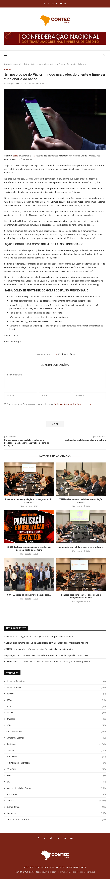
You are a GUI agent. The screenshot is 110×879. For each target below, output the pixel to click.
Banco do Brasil (56, 687)
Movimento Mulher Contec (56, 788)
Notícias (56, 800)
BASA (56, 700)
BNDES (56, 712)
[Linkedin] (56, 3)
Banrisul (56, 693)
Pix (33, 155)
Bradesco (56, 718)
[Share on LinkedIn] (65, 354)
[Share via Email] (74, 354)
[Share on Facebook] (62, 354)
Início (6, 64)
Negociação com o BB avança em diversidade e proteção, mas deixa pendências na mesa (46, 655)
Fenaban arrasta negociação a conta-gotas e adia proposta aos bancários (38, 636)
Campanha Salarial (56, 737)
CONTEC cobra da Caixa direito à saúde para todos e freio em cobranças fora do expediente (47, 661)
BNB (56, 706)
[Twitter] (48, 3)
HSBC (56, 775)
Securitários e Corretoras (56, 819)
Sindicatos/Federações (57, 762)
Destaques (56, 744)
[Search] (104, 55)
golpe (15, 155)
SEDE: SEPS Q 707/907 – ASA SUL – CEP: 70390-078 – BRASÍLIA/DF (55, 867)
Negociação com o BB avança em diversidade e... (81, 547)
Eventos (56, 750)
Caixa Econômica (56, 731)
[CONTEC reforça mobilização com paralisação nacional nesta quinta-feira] (29, 526)
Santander (56, 813)
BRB (56, 725)
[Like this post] (59, 354)
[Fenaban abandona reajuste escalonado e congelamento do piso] (81, 574)
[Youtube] (61, 3)
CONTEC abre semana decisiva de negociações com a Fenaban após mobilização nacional (46, 642)
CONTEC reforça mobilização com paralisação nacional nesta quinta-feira (38, 649)
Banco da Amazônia (56, 681)
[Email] (65, 3)
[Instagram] (52, 3)
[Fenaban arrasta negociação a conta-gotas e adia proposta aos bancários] (29, 478)
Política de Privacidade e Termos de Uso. (73, 404)
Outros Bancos (56, 807)
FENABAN (56, 769)
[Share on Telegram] (71, 354)
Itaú (56, 781)
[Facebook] (44, 3)
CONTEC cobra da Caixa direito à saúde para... (29, 595)
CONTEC (19, 83)
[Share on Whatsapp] (68, 354)
